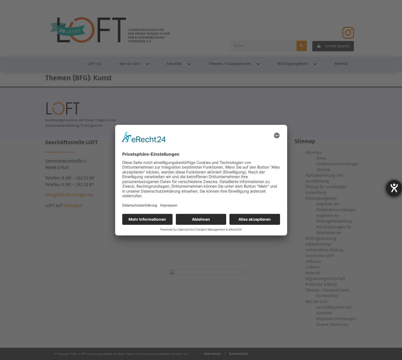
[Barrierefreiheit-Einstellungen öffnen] (394, 188)
